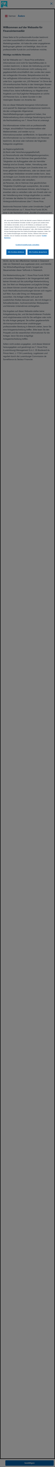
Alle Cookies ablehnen (16, 252)
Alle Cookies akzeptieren (38, 252)
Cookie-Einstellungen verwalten (27, 245)
